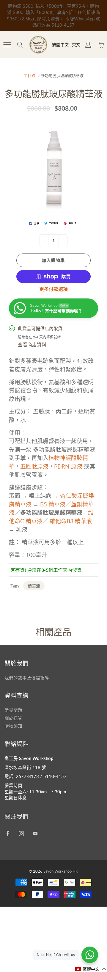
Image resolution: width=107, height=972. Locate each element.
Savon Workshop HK (60, 871)
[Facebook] (7, 833)
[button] (91, 969)
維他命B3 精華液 (71, 521)
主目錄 (29, 75)
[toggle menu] (7, 44)
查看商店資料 (32, 344)
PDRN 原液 (69, 466)
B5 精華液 (52, 504)
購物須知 (13, 726)
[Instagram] (21, 833)
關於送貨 (13, 718)
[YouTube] (35, 833)
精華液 (34, 585)
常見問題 (13, 710)
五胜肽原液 (34, 466)
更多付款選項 (53, 289)
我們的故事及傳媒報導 (26, 677)
